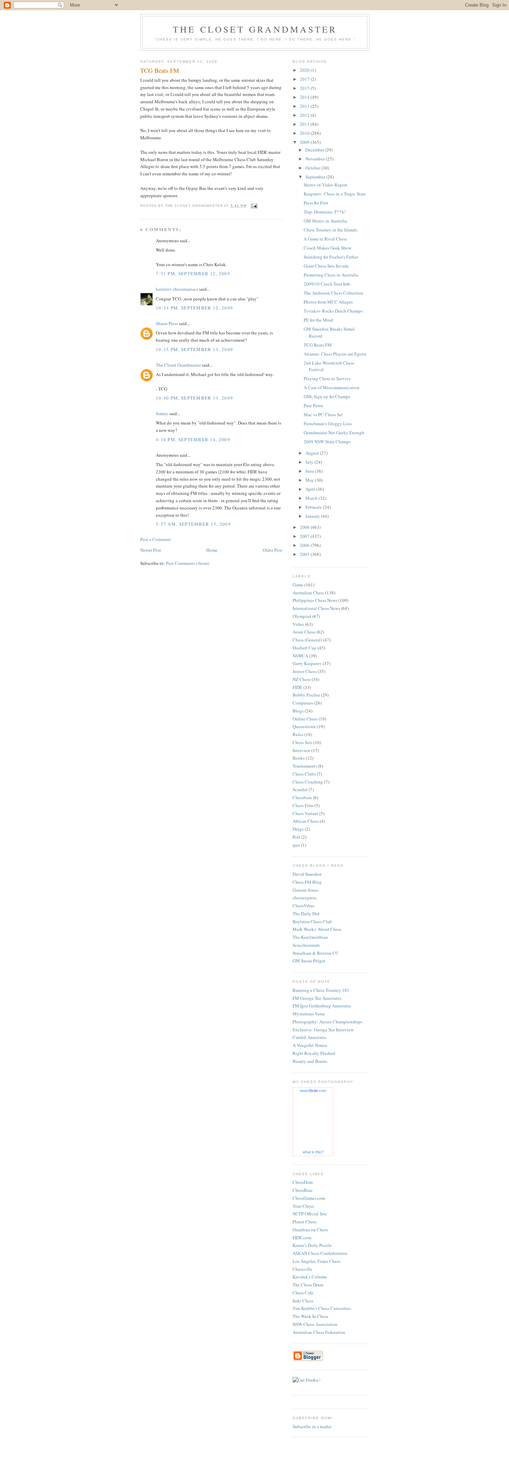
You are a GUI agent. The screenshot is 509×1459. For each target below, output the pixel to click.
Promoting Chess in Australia (331, 275)
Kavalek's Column (310, 1277)
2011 (305, 124)
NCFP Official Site (310, 1214)
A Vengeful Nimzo (310, 1045)
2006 (305, 545)
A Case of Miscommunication (331, 387)
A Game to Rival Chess (325, 239)
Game (298, 585)
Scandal (300, 789)
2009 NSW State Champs (327, 441)
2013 (305, 106)
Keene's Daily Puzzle (312, 1245)
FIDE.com (302, 1237)
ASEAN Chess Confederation (320, 1253)
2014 (305, 97)
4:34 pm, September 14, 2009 (193, 439)
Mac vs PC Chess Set (323, 414)
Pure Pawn (313, 405)
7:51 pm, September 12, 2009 (193, 273)
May (310, 480)
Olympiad (302, 616)
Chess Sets (302, 742)
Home (211, 550)
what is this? (313, 1152)
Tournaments (305, 766)
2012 (305, 115)
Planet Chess (304, 1221)
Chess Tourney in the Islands (330, 230)
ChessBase (303, 1190)
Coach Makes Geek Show (327, 248)
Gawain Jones (305, 890)
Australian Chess (308, 592)
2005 (305, 554)
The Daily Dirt (306, 913)
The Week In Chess (310, 1316)
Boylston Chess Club (312, 921)
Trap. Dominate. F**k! (325, 212)
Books (299, 758)
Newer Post (150, 550)
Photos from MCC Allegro (328, 302)
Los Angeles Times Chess (316, 1261)
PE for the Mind (318, 320)
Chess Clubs (304, 774)
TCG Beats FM (318, 345)
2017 (305, 79)
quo (296, 845)
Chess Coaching (308, 782)
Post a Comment (155, 539)
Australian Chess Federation (319, 1332)
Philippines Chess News (315, 600)
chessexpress (304, 897)
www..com (313, 1091)
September (315, 177)
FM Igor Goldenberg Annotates (322, 1006)
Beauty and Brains (310, 1061)
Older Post (272, 550)
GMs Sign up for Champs (327, 396)
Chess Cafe (303, 1293)
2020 (305, 70)
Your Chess (303, 1206)
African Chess (306, 821)
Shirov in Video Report (325, 185)
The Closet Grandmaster (255, 29)
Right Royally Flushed (314, 1053)
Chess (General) (307, 640)
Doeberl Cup (304, 648)
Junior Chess (304, 671)
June (310, 471)
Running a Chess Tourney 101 (321, 990)
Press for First (316, 203)
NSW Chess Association (315, 1324)
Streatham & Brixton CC (316, 953)
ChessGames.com (309, 1198)
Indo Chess (303, 1301)
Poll (296, 837)
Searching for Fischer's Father (331, 257)
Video (298, 624)
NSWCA (300, 656)
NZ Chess (302, 679)
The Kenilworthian (310, 937)
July (309, 462)
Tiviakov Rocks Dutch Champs (333, 311)
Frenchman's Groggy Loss (328, 423)
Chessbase (302, 797)
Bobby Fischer (306, 695)
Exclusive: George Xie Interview (323, 1029)
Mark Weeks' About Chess (317, 929)
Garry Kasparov (307, 663)
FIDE (297, 687)
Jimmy (162, 413)
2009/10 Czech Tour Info (327, 284)
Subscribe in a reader (312, 1426)
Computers (303, 703)
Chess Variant (305, 813)
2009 (305, 142)
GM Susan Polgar (309, 961)
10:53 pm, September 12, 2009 (194, 308)
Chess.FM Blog (307, 882)
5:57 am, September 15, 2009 (193, 524)
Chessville (302, 1269)
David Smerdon (307, 874)
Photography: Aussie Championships (327, 1022)
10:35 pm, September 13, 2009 (194, 349)
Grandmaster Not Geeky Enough (334, 432)
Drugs (298, 829)
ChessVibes (303, 905)
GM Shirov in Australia (325, 221)
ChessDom (303, 1182)
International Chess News (316, 608)
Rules (298, 734)
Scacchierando (306, 945)
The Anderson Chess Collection (333, 293)
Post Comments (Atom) (187, 563)
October (313, 168)
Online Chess (305, 719)
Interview (301, 750)
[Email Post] (254, 206)
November (315, 159)
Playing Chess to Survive (327, 378)
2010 (305, 133)
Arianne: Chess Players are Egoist (335, 354)
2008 (305, 527)
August (312, 453)
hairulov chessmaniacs (177, 289)
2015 (305, 88)
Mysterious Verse (309, 1014)
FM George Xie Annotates (317, 998)
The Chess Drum (308, 1285)
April (310, 489)
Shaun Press (167, 323)
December (315, 150)
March (312, 498)
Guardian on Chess (310, 1229)
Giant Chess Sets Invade (326, 266)
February (314, 507)
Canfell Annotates (310, 1037)
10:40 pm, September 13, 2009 (194, 398)
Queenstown (304, 726)
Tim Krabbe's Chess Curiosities (322, 1308)
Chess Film (303, 805)
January (313, 516)
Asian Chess (304, 632)
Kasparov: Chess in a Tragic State (335, 194)
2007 (305, 536)
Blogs (298, 711)
